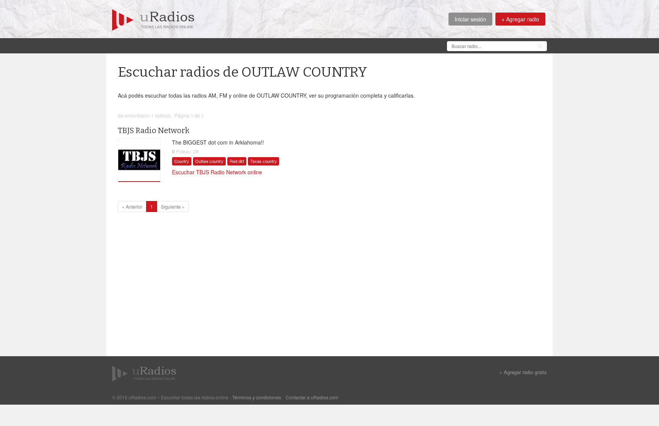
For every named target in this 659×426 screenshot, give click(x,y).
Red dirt (237, 161)
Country (181, 161)
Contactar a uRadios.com (312, 397)
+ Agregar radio (520, 19)
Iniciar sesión (470, 19)
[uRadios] (153, 19)
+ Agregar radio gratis (523, 372)
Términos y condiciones (256, 397)
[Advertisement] (251, 45)
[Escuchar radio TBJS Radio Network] (139, 160)
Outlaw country (209, 161)
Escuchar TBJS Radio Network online (217, 172)
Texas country (263, 161)
